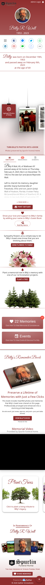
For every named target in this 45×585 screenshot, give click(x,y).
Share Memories (23, 574)
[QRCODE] (5, 40)
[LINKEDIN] (5, 46)
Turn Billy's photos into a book (22, 147)
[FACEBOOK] (14, 40)
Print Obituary (24, 207)
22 (42, 318)
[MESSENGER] (22, 40)
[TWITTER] (31, 40)
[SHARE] (31, 46)
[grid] (22, 117)
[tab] (9, 158)
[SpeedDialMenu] (39, 579)
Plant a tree (22, 279)
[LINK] (39, 46)
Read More (22, 202)
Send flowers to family (22, 245)
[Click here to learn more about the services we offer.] (22, 563)
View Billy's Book (22, 418)
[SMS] (22, 46)
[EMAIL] (14, 46)
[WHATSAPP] (39, 40)
